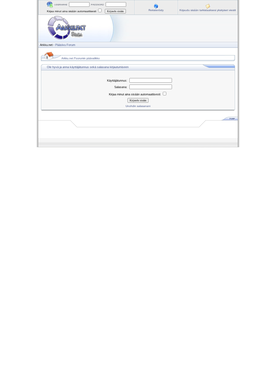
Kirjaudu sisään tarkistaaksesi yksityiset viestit (208, 10)
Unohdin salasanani (138, 106)
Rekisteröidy (156, 10)
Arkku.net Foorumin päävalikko (80, 58)
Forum (71, 44)
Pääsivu (60, 44)
